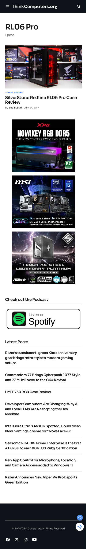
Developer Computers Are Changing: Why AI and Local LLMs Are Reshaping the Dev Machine (41, 409)
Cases (10, 93)
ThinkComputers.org (34, 6)
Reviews (18, 93)
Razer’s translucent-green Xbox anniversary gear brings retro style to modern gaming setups (41, 358)
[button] (7, 6)
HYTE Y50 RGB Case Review (28, 392)
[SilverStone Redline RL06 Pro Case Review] (43, 66)
